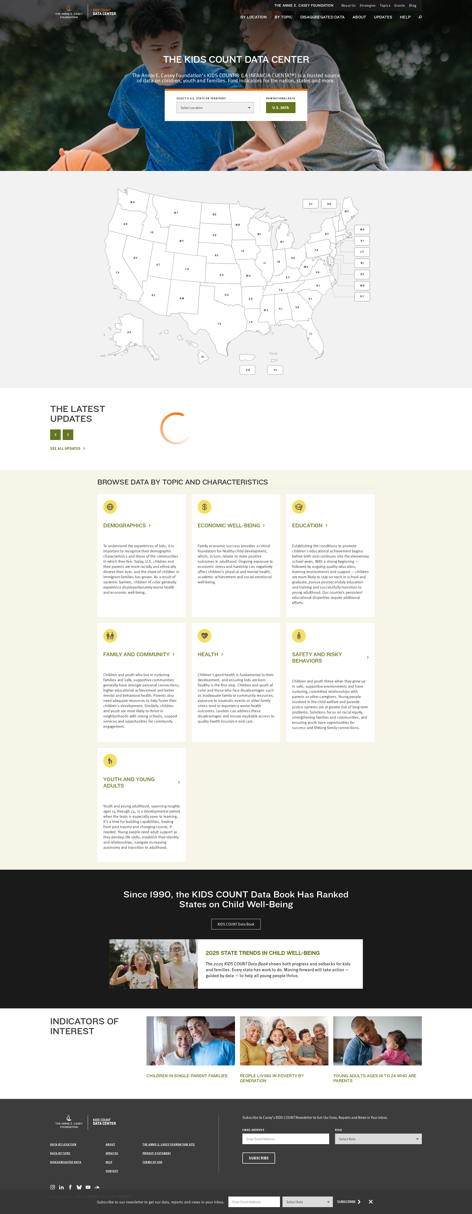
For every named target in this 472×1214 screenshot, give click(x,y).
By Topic (284, 17)
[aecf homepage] (69, 12)
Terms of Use (152, 1162)
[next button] (68, 434)
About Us (348, 5)
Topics (385, 5)
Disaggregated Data (322, 17)
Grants (399, 5)
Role (338, 1130)
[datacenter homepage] (104, 12)
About (359, 17)
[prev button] (55, 434)
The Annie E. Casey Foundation (303, 5)
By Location (253, 17)
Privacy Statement (157, 1153)
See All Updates (65, 448)
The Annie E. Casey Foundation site (169, 1144)
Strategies (368, 5)
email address (253, 1130)
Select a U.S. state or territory (201, 98)
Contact (112, 1171)
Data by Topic (60, 1153)
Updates (383, 17)
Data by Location (63, 1144)
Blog (412, 5)
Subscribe (259, 1158)
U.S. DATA (280, 107)
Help (405, 17)
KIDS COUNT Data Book (236, 924)
